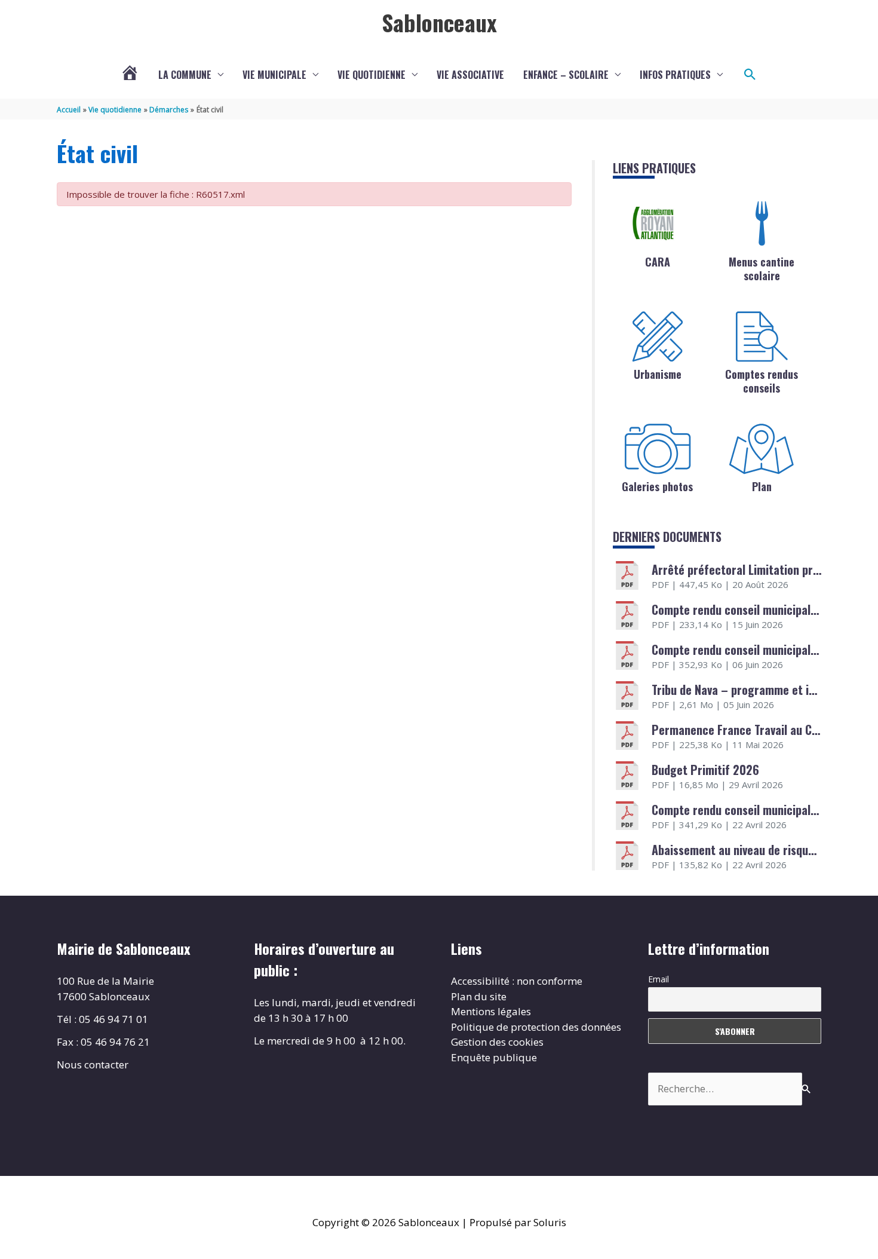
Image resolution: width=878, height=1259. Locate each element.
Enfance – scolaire (566, 75)
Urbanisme (657, 374)
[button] (750, 74)
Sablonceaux (439, 22)
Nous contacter (92, 1064)
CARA (657, 261)
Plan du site (478, 996)
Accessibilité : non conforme (516, 981)
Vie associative (470, 75)
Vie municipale (274, 75)
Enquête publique (494, 1057)
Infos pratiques (675, 75)
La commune (184, 75)
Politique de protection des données (536, 1027)
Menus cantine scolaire (761, 268)
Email (658, 979)
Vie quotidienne (371, 75)
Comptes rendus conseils (761, 381)
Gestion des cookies (497, 1042)
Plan (762, 486)
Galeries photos (657, 486)
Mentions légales (491, 1011)
